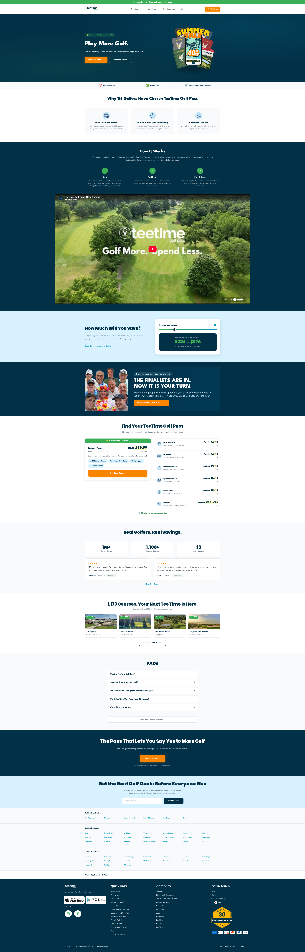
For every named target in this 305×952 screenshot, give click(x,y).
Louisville (127, 861)
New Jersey (108, 837)
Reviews (159, 924)
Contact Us (215, 895)
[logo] (84, 887)
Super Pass (115, 899)
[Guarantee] (226, 917)
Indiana (205, 833)
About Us (159, 892)
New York (88, 837)
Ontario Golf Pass (117, 920)
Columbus (186, 857)
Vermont (127, 841)
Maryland (127, 837)
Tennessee (206, 837)
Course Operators (163, 902)
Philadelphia (206, 861)
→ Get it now (167, 2)
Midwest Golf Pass (117, 906)
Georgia (107, 841)
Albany (87, 857)
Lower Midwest (148, 818)
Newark (185, 861)
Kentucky (186, 833)
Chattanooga (129, 857)
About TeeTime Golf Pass (96, 875)
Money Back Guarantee (165, 895)
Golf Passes (152, 9)
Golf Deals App (169, 9)
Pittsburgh (88, 865)
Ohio (86, 833)
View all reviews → (152, 584)
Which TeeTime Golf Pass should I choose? (129, 699)
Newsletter (160, 917)
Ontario (185, 818)
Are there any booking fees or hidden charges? (132, 691)
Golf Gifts (160, 906)
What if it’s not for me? (121, 707)
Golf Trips (159, 927)
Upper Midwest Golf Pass (120, 913)
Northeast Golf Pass (118, 917)
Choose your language (219, 899)
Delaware (146, 837)
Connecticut (89, 841)
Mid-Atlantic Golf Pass (119, 902)
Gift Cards (160, 909)
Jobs (158, 913)
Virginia (146, 833)
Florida (185, 841)
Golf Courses (136, 9)
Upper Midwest (129, 818)
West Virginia (168, 833)
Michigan (127, 833)
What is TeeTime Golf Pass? (122, 674)
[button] (152, 674)
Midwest (107, 818)
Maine (165, 841)
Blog (183, 9)
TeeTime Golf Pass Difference (167, 899)
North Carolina (168, 837)
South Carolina (188, 837)
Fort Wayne (206, 857)
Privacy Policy (223, 946)
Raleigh (107, 865)
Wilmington (128, 865)
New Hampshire (149, 841)
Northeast (166, 818)
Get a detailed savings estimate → (99, 346)
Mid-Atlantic (89, 818)
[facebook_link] (68, 913)
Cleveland (166, 857)
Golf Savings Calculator (120, 927)
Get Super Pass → (117, 473)
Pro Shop (159, 920)
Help (213, 892)
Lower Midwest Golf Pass (120, 909)
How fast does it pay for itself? (124, 682)
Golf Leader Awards (118, 934)
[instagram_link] (77, 913)
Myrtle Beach (148, 861)
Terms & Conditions (236, 946)
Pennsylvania (109, 833)
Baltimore (107, 857)
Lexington (108, 861)
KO (219, 902)
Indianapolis (89, 861)
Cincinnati (147, 857)
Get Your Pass (213, 9)
